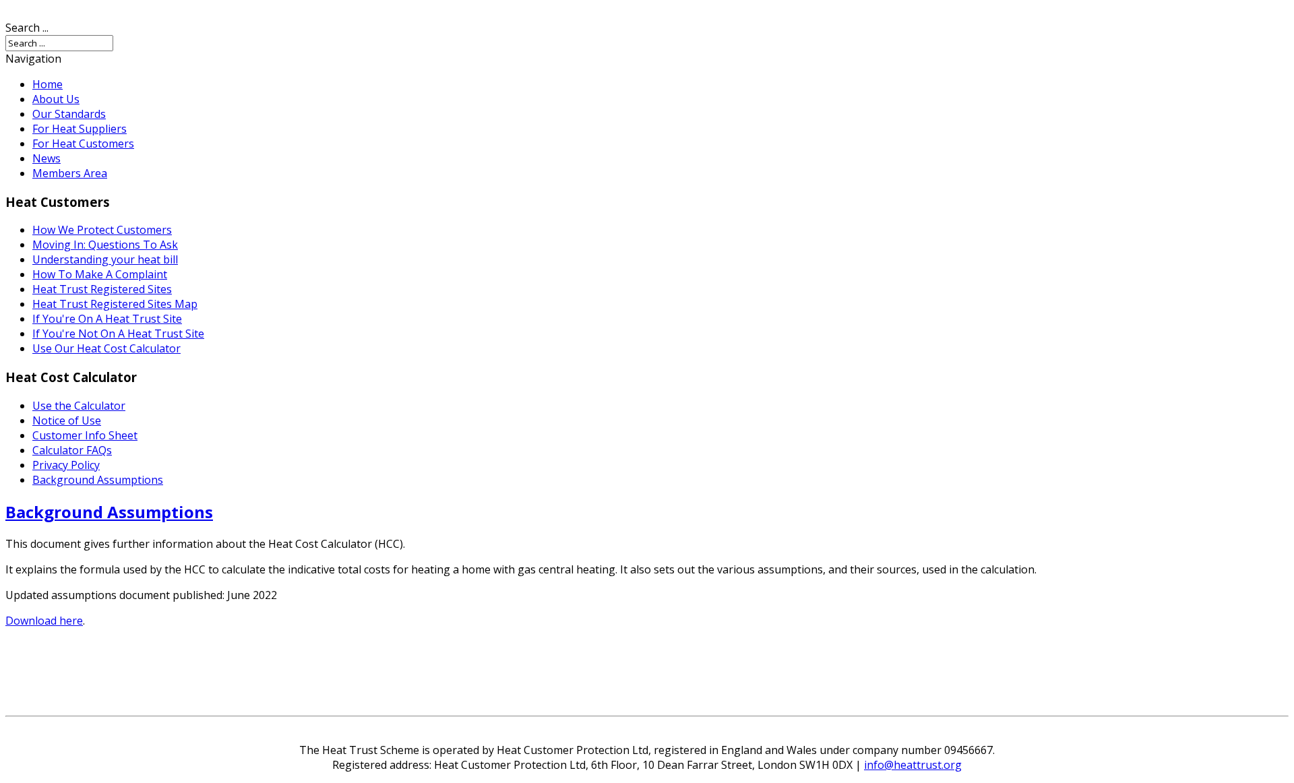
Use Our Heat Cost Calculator (106, 348)
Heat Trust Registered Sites (102, 289)
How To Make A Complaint (99, 274)
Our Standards (69, 113)
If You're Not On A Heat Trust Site (118, 333)
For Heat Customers (83, 143)
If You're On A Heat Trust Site (107, 318)
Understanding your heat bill (105, 259)
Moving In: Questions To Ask (105, 244)
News (46, 158)
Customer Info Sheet (84, 435)
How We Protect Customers (102, 229)
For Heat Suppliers (79, 128)
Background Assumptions (97, 479)
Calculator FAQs (72, 450)
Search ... (27, 27)
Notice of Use (66, 420)
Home (47, 84)
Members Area (69, 173)
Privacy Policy (66, 465)
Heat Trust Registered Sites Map (114, 303)
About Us (56, 99)
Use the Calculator (78, 405)
